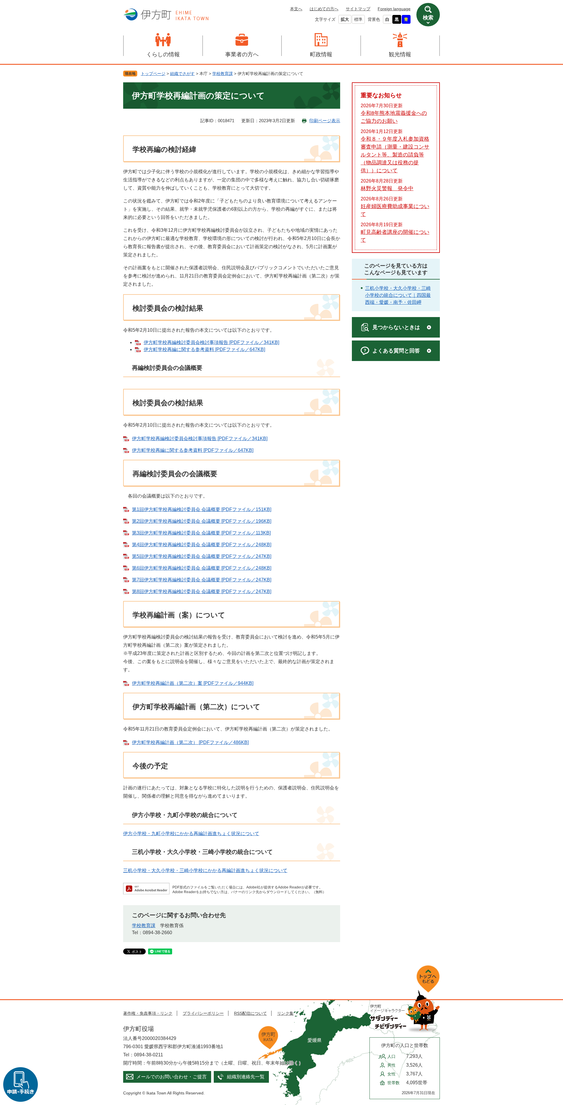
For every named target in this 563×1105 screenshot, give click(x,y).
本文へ (296, 8)
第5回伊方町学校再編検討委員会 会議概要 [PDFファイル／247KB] (201, 556)
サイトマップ (358, 8)
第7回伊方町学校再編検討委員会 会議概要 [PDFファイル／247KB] (201, 579)
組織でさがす (182, 73)
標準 (358, 19)
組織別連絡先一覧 (245, 1076)
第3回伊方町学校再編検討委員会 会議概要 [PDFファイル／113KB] (201, 532)
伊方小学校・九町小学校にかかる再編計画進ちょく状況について (191, 833)
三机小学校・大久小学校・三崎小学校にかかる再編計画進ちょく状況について (205, 870)
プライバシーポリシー (203, 1013)
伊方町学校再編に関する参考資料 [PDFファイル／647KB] (204, 349)
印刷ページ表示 (324, 120)
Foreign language (394, 8)
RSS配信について (250, 1013)
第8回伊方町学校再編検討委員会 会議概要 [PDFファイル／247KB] (201, 591)
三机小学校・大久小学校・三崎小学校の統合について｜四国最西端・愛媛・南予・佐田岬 (398, 295)
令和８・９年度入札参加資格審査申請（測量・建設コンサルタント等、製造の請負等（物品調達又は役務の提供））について (395, 154)
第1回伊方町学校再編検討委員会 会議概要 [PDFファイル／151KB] (201, 509)
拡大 (345, 19)
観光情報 (400, 54)
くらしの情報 (163, 54)
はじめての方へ (324, 8)
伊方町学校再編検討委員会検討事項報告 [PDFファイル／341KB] (211, 342)
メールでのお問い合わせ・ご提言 (171, 1076)
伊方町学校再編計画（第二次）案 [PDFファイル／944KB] (192, 683)
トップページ (153, 73)
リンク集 (285, 1013)
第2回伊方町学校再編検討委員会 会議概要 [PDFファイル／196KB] (201, 521)
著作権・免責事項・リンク (147, 1013)
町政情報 (321, 54)
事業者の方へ (242, 54)
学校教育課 (222, 73)
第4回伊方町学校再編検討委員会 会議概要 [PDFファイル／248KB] (201, 544)
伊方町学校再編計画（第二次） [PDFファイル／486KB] (190, 742)
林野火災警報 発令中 (387, 188)
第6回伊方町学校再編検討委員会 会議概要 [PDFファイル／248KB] (201, 568)
